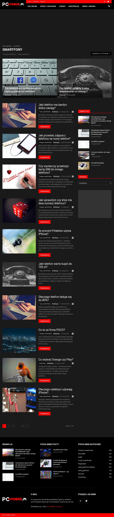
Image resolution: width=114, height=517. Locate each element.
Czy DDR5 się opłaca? (98, 141)
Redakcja (8, 95)
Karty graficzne (83, 470)
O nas (29, 1)
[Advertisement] (57, 26)
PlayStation (82, 464)
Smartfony (42, 363)
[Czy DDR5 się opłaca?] (83, 144)
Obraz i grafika (88, 6)
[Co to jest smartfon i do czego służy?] (83, 155)
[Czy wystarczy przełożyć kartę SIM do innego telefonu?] (19, 177)
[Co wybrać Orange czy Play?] (19, 370)
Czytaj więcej (44, 126)
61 (23, 426)
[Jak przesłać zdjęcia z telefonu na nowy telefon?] (19, 146)
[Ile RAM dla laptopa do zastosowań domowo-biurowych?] (45, 463)
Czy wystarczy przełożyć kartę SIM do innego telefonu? (54, 169)
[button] (109, 6)
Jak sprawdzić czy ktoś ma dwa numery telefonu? (55, 201)
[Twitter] (108, 1)
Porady (62, 6)
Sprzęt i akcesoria (48, 6)
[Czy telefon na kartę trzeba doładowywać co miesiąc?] (84, 80)
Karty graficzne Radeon (86, 467)
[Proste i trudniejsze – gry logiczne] (45, 474)
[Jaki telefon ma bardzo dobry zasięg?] (19, 115)
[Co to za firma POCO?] (19, 340)
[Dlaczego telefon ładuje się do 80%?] (19, 307)
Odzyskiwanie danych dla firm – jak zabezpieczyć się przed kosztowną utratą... (101, 132)
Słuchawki (81, 454)
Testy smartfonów (23, 54)
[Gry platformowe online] (45, 453)
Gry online (32, 6)
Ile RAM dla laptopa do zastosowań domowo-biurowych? (60, 462)
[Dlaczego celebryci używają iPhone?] (19, 400)
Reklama (35, 1)
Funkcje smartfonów (9, 54)
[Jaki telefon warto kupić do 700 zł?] (19, 274)
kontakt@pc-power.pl (54, 506)
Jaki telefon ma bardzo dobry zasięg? (53, 106)
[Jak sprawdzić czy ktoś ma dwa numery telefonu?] (19, 210)
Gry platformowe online (60, 449)
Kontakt (42, 1)
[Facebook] (104, 1)
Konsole (81, 474)
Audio (80, 457)
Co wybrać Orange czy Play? (56, 359)
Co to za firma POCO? (52, 329)
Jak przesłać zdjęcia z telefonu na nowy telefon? (54, 137)
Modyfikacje (74, 6)
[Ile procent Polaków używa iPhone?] (19, 241)
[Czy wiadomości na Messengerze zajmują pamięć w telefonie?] (29, 77)
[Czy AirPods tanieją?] (83, 166)
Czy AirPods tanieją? (97, 163)
